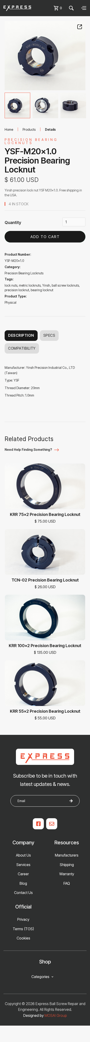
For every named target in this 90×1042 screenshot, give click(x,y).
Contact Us (23, 892)
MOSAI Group (56, 1015)
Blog (23, 883)
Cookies (23, 938)
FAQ (66, 883)
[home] (17, 8)
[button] (58, 8)
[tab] (17, 105)
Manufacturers (66, 855)
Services (23, 864)
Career (23, 874)
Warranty (66, 874)
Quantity (13, 222)
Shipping (67, 864)
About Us (23, 855)
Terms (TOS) (23, 929)
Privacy (23, 919)
